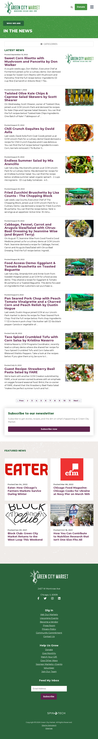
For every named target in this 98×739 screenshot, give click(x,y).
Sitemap (49, 728)
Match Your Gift (49, 657)
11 (69, 400)
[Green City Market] (49, 577)
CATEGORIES (50, 44)
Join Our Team (49, 671)
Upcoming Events (49, 618)
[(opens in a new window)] (56, 713)
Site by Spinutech (49, 725)
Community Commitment (49, 633)
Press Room (49, 625)
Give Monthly (49, 653)
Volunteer (49, 668)
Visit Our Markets (49, 614)
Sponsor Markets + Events (49, 664)
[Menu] (92, 7)
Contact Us (49, 636)
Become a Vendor (49, 622)
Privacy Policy (49, 629)
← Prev (20, 400)
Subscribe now (63, 429)
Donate (81, 7)
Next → (77, 400)
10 (64, 400)
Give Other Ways (49, 660)
